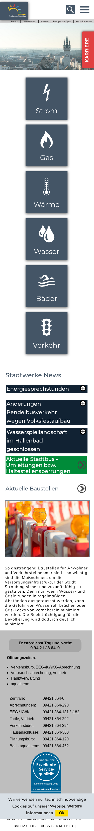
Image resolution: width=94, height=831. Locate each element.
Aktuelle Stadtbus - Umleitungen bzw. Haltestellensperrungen (38, 465)
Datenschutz (25, 826)
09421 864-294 (56, 725)
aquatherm (20, 684)
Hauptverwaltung (25, 678)
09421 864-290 (56, 705)
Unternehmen (29, 21)
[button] (46, 389)
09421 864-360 (56, 732)
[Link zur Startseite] (19, 17)
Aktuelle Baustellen (32, 488)
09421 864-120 (56, 739)
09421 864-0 (53, 698)
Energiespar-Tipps (62, 21)
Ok (61, 813)
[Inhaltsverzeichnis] (84, 9)
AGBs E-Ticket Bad (57, 826)
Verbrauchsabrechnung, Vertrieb (38, 673)
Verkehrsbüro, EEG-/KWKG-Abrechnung (45, 667)
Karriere (44, 21)
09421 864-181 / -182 (61, 712)
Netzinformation (84, 21)
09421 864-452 (56, 746)
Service (14, 21)
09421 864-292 (56, 719)
